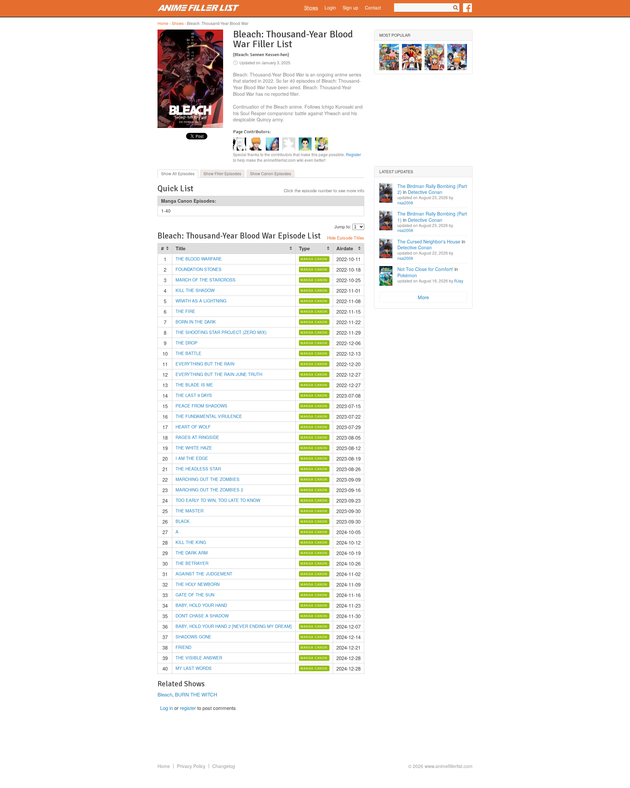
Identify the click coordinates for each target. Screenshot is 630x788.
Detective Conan (425, 192)
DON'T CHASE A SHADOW (202, 615)
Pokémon (407, 275)
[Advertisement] (423, 120)
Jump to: (342, 226)
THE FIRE (185, 311)
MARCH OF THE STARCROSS (206, 280)
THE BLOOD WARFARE (199, 259)
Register (353, 154)
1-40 (166, 210)
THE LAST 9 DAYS (194, 395)
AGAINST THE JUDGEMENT (204, 573)
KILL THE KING (191, 542)
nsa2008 (405, 202)
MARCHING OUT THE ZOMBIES (208, 479)
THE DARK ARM (192, 553)
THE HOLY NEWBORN (198, 584)
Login (330, 8)
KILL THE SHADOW (195, 290)
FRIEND (183, 647)
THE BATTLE (188, 353)
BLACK (183, 521)
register (188, 707)
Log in (166, 707)
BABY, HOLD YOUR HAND (201, 605)
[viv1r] (272, 148)
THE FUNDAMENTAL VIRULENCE (209, 416)
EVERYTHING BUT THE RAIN (205, 364)
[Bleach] (457, 57)
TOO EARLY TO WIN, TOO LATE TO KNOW (218, 500)
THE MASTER (189, 511)
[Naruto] (434, 57)
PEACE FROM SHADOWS (201, 406)
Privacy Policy (191, 766)
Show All (178, 173)
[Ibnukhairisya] (305, 148)
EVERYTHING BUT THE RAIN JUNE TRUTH (219, 374)
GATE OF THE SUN (195, 594)
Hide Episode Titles (345, 238)
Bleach (165, 694)
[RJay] (255, 148)
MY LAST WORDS (194, 668)
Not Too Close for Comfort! (425, 269)
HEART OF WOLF (193, 427)
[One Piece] (412, 57)
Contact (373, 8)
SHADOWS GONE (193, 636)
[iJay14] (239, 148)
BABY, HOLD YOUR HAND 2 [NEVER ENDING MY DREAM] (234, 626)
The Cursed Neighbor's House (428, 241)
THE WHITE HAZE (194, 448)
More (423, 297)
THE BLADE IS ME (194, 385)
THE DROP (187, 343)
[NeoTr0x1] (288, 148)
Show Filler (222, 173)
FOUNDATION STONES (198, 269)
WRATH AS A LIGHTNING (201, 301)
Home (163, 23)
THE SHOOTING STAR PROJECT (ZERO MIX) (221, 332)
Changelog (223, 766)
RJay (458, 280)
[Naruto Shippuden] (389, 57)
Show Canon (270, 173)
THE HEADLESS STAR (198, 469)
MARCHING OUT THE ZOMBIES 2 (209, 490)
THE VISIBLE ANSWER (199, 657)
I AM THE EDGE (192, 458)
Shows (311, 8)
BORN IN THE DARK (196, 322)
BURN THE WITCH (196, 694)
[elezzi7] (321, 148)
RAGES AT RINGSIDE (197, 437)
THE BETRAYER (192, 563)
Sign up (350, 8)
